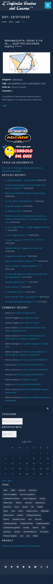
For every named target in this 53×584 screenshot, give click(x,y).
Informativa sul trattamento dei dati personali (21, 546)
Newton (20, 515)
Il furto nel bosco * (13, 287)
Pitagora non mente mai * (16, 256)
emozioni (28, 503)
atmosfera (32, 490)
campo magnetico (29, 498)
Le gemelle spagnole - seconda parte (20, 180)
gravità (25, 507)
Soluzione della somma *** (16, 282)
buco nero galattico (27, 494)
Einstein (18, 503)
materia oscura (31, 511)
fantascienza (40, 503)
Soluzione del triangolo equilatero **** (21, 261)
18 (5, 468)
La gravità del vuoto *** (15, 292)
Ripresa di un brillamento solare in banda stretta (25, 193)
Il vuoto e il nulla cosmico (25, 313)
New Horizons (8, 515)
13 (20, 463)
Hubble (40, 507)
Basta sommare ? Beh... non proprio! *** (22, 297)
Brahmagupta (34, 83)
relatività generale (10, 523)
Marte (21, 511)
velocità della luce (29, 532)
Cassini (42, 498)
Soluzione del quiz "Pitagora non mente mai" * (24, 248)
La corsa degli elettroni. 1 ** (17, 235)
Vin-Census (44, 532)
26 (12, 474)
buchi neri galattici (10, 494)
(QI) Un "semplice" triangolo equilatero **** (23, 266)
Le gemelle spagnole (13, 206)
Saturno (35, 527)
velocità (17, 532)
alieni (5, 490)
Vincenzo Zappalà (10, 536)
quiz (30, 519)
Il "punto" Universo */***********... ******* (24, 240)
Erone (43, 83)
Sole (43, 527)
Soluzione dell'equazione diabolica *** (21, 301)
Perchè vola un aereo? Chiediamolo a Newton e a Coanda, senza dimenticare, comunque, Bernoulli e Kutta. (26, 219)
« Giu (4, 480)
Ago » (10, 480)
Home (4, 22)
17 (48, 463)
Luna (13, 511)
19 (12, 468)
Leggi (4, 105)
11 (5, 463)
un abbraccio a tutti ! (13, 211)
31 (48, 474)
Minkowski (44, 511)
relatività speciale (42, 523)
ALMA (13, 490)
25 (5, 474)
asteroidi (22, 490)
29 (34, 474)
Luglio (17, 22)
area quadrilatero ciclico (17, 83)
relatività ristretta (26, 523)
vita (28, 536)
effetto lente (7, 503)
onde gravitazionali (34, 515)
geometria (7, 507)
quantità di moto (19, 519)
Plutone (6, 519)
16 (41, 463)
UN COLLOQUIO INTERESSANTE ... (19, 201)
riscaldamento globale (11, 527)
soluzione (7, 532)
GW (32, 507)
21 (27, 468)
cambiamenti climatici (11, 498)
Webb (35, 536)
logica (5, 511)
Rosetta (26, 527)
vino (21, 536)
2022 (11, 22)
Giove (17, 507)
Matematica (17, 79)
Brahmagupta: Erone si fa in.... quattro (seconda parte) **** (23, 43)
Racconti (38, 519)
